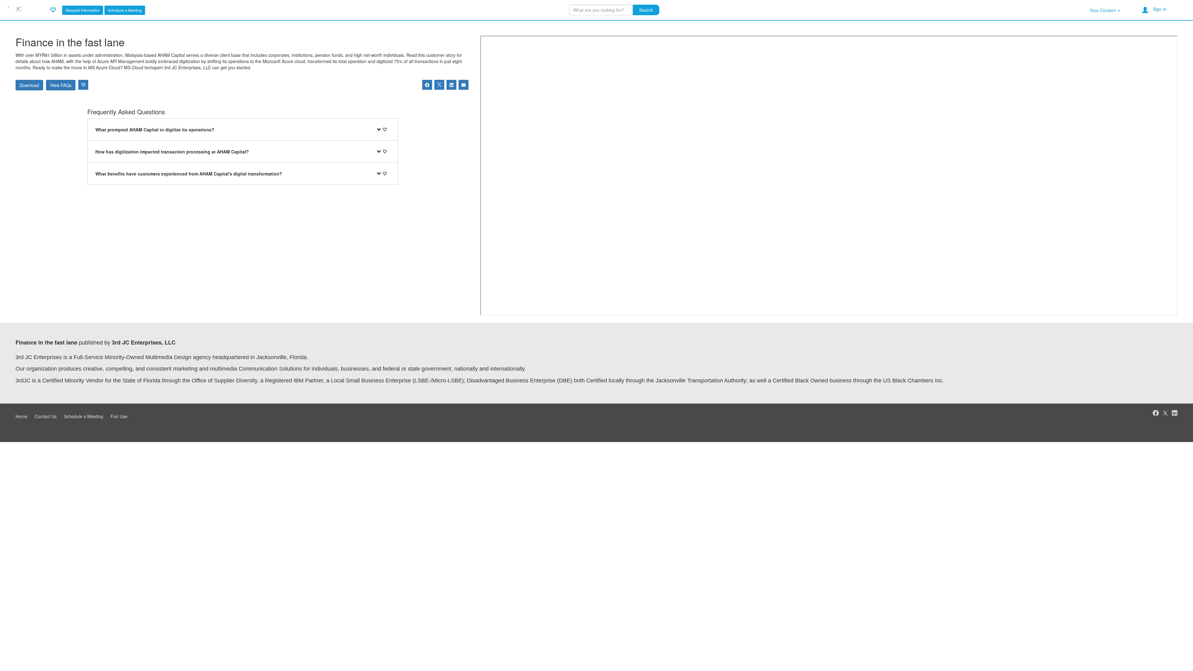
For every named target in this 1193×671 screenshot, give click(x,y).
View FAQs (60, 85)
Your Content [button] (1103, 10)
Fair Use (119, 416)
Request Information (83, 10)
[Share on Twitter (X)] (439, 85)
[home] (14, 9)
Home (21, 416)
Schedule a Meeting (125, 10)
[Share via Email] (463, 85)
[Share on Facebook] (427, 85)
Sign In (1160, 9)
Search (646, 10)
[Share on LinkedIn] (451, 85)
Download (29, 85)
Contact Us (46, 416)
